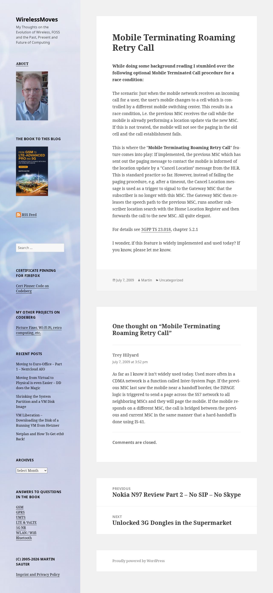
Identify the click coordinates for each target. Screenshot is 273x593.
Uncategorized (171, 280)
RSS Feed (29, 214)
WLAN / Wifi (26, 532)
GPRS (20, 512)
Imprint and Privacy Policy (38, 574)
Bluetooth (24, 537)
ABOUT (22, 63)
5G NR (21, 527)
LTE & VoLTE (26, 522)
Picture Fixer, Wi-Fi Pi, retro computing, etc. (39, 330)
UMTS (21, 517)
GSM (19, 507)
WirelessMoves (37, 19)
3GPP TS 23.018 (156, 229)
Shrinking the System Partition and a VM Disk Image (35, 401)
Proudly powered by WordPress (138, 560)
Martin (146, 280)
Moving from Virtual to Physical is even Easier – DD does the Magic (38, 382)
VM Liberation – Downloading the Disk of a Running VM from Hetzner (38, 420)
